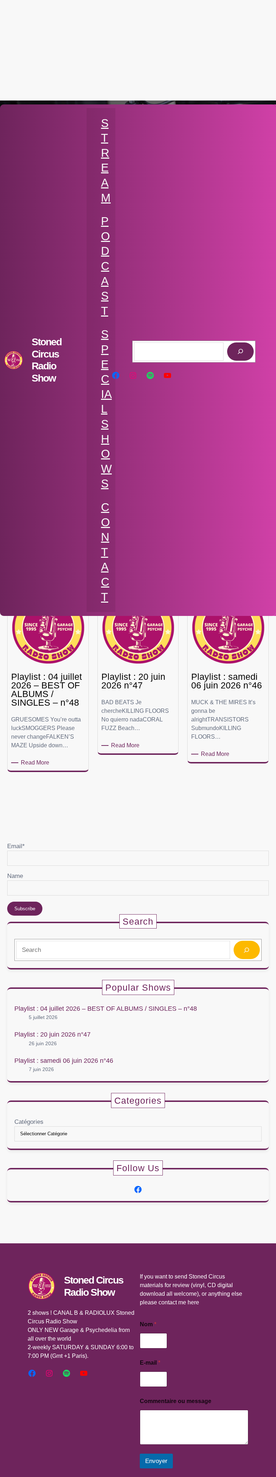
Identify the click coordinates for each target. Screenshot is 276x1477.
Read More (36, 763)
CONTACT (105, 552)
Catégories (28, 1121)
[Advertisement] (138, 50)
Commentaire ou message (175, 1401)
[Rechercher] (240, 351)
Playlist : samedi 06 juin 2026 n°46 (63, 1060)
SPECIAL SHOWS (106, 409)
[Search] (247, 950)
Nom (148, 1324)
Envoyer (156, 1461)
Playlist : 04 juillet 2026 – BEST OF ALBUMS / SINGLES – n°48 (105, 1008)
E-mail (150, 1363)
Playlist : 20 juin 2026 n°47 (52, 1034)
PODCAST (105, 266)
